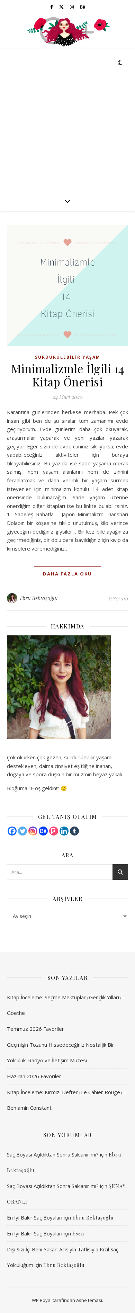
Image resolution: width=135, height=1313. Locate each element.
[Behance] (43, 831)
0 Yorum (118, 598)
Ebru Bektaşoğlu (39, 598)
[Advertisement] (67, 119)
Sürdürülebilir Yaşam (67, 357)
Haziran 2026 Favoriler (34, 1076)
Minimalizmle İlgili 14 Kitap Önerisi (67, 375)
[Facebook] (12, 831)
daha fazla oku (67, 574)
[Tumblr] (74, 831)
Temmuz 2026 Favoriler (35, 1028)
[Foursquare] (53, 831)
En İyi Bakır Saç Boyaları (34, 1217)
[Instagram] (32, 831)
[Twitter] (22, 831)
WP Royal (42, 1300)
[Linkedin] (64, 831)
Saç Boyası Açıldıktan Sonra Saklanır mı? (53, 1154)
